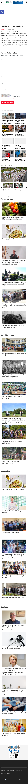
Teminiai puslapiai (10, 770)
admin (2, 29)
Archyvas (9, 772)
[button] (2, 12)
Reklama (2, 773)
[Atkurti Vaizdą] (10, 95)
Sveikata (4, 607)
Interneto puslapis (5, 89)
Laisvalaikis (5, 471)
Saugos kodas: (16, 96)
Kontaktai (8, 773)
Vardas (2, 77)
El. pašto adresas (5, 83)
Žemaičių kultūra (7, 335)
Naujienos (3, 770)
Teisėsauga (18, 770)
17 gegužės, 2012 (10, 29)
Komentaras (4, 60)
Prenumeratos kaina (17, 772)
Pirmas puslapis (7, 199)
